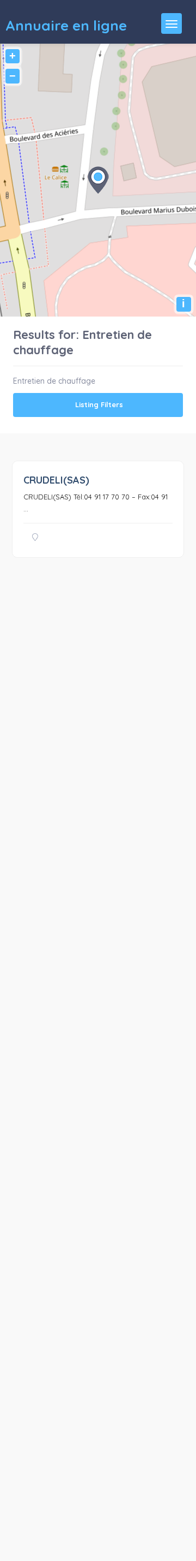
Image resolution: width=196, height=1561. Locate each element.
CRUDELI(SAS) (56, 480)
